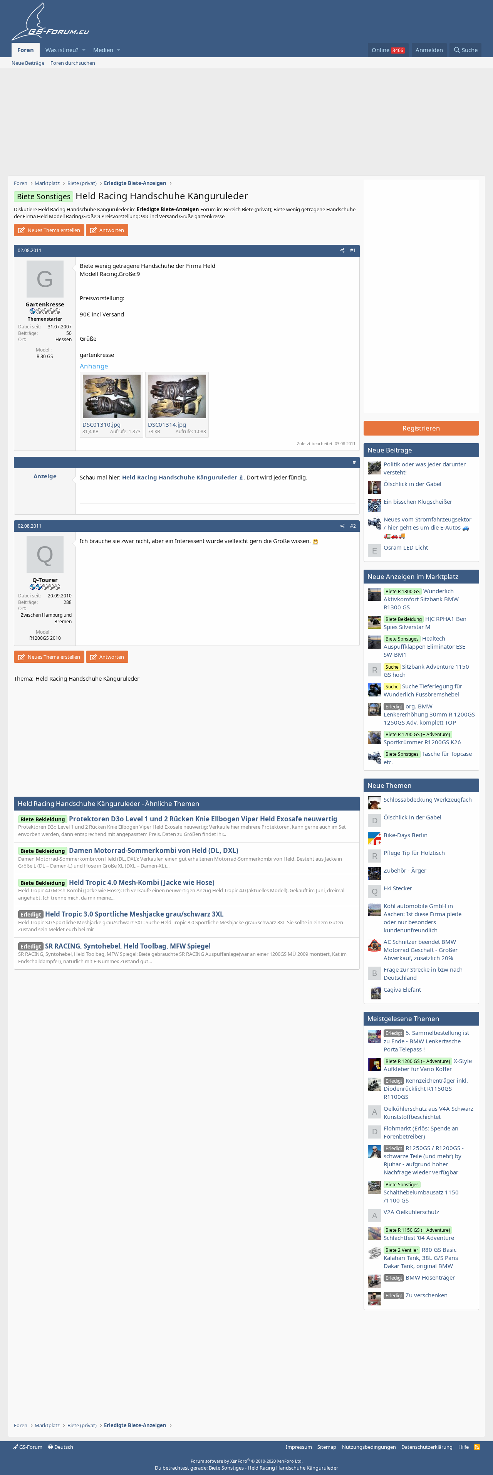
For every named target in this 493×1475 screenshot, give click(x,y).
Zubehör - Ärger (405, 870)
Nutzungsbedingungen (369, 1446)
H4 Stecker (398, 888)
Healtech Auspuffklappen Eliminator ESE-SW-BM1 (425, 646)
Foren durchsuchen (72, 62)
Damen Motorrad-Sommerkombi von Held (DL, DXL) (129, 850)
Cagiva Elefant (402, 989)
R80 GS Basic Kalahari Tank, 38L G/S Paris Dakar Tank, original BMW (421, 1258)
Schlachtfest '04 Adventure (419, 1234)
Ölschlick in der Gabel (412, 484)
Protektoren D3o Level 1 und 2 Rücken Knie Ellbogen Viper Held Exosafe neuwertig (178, 818)
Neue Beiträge (28, 62)
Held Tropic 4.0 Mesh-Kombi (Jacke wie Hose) (117, 882)
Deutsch (63, 1446)
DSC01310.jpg (101, 424)
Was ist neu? (62, 50)
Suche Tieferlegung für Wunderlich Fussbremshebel (423, 690)
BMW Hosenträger (420, 1277)
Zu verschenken (417, 1295)
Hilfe (463, 1446)
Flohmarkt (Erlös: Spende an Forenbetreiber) (421, 1132)
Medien (103, 50)
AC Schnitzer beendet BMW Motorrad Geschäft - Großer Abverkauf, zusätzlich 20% (421, 950)
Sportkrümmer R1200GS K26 (422, 738)
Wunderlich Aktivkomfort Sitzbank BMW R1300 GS (421, 599)
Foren (25, 50)
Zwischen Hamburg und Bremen (46, 618)
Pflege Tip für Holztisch (414, 852)
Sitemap (326, 1446)
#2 (353, 526)
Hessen (63, 339)
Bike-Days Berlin (406, 835)
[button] (83, 50)
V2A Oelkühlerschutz (411, 1212)
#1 (353, 250)
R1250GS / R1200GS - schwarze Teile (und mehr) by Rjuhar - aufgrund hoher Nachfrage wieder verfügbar (424, 1160)
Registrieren (421, 428)
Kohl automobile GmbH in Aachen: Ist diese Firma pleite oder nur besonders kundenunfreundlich (422, 918)
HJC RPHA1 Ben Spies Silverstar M (425, 623)
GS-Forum (30, 1446)
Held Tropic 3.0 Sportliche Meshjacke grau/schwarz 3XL (122, 914)
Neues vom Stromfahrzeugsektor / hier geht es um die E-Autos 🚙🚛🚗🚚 (427, 527)
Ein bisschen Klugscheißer (418, 501)
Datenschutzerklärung (427, 1446)
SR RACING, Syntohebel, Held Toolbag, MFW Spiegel (115, 946)
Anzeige (45, 476)
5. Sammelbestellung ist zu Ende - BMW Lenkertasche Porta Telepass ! (426, 1041)
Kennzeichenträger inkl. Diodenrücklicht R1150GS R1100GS (426, 1088)
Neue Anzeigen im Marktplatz (412, 576)
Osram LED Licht (406, 547)
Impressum (299, 1446)
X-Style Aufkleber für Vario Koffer (428, 1065)
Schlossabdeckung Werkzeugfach (428, 799)
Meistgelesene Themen (403, 1018)
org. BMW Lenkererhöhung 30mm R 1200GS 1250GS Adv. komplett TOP (429, 714)
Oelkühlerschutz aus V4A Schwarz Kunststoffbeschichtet (428, 1112)
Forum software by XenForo (247, 1461)
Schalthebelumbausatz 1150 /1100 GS (421, 1192)
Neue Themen (389, 785)
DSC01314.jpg (167, 424)
